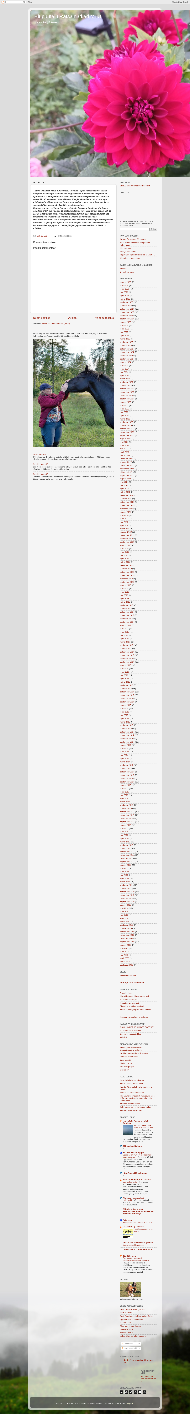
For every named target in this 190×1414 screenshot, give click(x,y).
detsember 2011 (127, 852)
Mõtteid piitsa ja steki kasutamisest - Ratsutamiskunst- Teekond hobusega (138, 1211)
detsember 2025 (127, 309)
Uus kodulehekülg (130, 1182)
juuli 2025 (124, 325)
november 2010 (127, 895)
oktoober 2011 (126, 858)
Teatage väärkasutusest (132, 982)
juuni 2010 (124, 912)
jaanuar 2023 (126, 425)
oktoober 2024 (126, 356)
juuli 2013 (124, 788)
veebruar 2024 (126, 382)
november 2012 (127, 815)
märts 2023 (125, 419)
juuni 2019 (124, 552)
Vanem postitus (104, 317)
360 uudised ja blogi (132, 1146)
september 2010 (127, 902)
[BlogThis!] (62, 236)
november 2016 (127, 655)
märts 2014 (125, 762)
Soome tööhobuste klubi (130, 1034)
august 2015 (125, 705)
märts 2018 (125, 602)
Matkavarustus (126, 1333)
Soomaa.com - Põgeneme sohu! (138, 1249)
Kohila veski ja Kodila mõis (131, 1084)
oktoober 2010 (126, 898)
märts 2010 (125, 922)
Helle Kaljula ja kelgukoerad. (132, 1080)
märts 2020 (125, 529)
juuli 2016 (124, 669)
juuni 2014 (124, 752)
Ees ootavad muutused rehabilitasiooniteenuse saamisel (136, 1259)
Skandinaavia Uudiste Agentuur (138, 1243)
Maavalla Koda (126, 1329)
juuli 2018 (124, 589)
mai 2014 (124, 755)
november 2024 (127, 352)
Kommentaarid (130, 1348)
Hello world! (128, 1200)
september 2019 (127, 542)
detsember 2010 (127, 892)
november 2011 (127, 855)
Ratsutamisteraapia (128, 1000)
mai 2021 (124, 485)
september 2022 (127, 435)
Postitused (128, 1344)
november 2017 (127, 615)
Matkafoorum (126, 1063)
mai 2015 (124, 715)
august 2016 (125, 665)
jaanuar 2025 (126, 345)
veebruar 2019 (126, 565)
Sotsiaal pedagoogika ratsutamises (135, 1010)
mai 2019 (124, 555)
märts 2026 (125, 299)
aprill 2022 (124, 452)
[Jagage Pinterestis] (70, 236)
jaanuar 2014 (126, 768)
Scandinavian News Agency (134, 1245)
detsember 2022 (127, 429)
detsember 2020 (127, 502)
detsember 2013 (127, 772)
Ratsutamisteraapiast (129, 1003)
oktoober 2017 (126, 619)
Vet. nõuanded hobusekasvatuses (148, 1378)
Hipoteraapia (125, 248)
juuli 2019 (124, 549)
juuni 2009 (124, 952)
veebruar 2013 (126, 805)
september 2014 (127, 742)
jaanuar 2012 (126, 848)
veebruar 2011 (126, 885)
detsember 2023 (127, 389)
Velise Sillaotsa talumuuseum (133, 1336)
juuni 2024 (124, 369)
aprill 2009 (124, 958)
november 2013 (127, 775)
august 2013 (125, 785)
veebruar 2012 (126, 845)
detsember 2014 (127, 732)
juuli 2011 (124, 868)
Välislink (123, 1037)
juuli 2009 (124, 948)
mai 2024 (124, 372)
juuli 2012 (124, 828)
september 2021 (127, 475)
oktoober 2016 (126, 659)
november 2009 (127, 935)
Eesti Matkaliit (126, 1313)
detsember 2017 (127, 612)
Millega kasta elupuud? (130, 251)
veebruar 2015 (126, 725)
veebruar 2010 (126, 925)
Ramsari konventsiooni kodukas (134, 1017)
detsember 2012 (127, 812)
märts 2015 (125, 722)
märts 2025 (125, 339)
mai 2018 (124, 595)
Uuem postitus (41, 317)
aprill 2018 (124, 599)
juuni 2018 (124, 592)
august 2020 (125, 512)
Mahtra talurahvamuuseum (132, 1092)
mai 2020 (124, 522)
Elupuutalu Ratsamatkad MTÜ (67, 16)
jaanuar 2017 (126, 649)
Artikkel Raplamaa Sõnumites (133, 239)
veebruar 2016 (126, 685)
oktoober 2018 (126, 579)
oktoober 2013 (126, 778)
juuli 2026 (124, 286)
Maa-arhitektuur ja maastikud (137, 1180)
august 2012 (125, 825)
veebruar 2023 (126, 422)
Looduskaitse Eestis (129, 1057)
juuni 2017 (124, 632)
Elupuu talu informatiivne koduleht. (135, 186)
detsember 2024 (127, 349)
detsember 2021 (127, 465)
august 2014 (125, 745)
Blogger (130, 1403)
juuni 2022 (124, 445)
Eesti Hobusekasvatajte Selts (132, 1309)
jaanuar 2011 (126, 888)
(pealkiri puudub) (40, 464)
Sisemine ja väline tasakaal (132, 1006)
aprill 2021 (124, 489)
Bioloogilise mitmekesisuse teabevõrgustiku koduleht (132, 1049)
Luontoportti (125, 1060)
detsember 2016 (127, 652)
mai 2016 (124, 675)
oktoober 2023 (126, 395)
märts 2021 (125, 492)
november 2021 (127, 469)
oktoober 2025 (126, 316)
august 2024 (125, 362)
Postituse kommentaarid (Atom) (56, 324)
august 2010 (125, 905)
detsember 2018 (127, 572)
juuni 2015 (124, 712)
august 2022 (125, 439)
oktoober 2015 (126, 698)
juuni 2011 (124, 872)
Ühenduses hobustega (130, 258)
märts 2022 (125, 455)
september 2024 (127, 359)
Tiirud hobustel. (40, 454)
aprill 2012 (124, 838)
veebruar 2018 (126, 605)
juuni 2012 (124, 832)
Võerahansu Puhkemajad (131, 1110)
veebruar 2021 (126, 495)
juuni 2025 (124, 329)
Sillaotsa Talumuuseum (130, 1104)
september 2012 (127, 822)
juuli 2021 (124, 482)
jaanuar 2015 (126, 729)
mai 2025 (124, 332)
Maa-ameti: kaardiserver (131, 1326)
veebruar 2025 (126, 342)
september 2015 (127, 702)
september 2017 (127, 622)
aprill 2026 (124, 296)
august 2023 (125, 402)
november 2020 (127, 505)
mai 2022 (124, 449)
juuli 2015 (124, 708)
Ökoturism (124, 1070)
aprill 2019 (124, 559)
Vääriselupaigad (127, 1067)
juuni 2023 (124, 409)
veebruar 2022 (126, 459)
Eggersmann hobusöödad (131, 1319)
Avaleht (72, 317)
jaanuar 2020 (126, 532)
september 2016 (127, 662)
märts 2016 (125, 682)
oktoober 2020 (126, 509)
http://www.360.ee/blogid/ (135, 1173)
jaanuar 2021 (126, 499)
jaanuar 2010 (126, 928)
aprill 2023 (124, 415)
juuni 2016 (124, 672)
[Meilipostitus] (55, 236)
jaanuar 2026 (126, 306)
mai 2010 (124, 915)
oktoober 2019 (126, 539)
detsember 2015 (127, 692)
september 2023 (127, 399)
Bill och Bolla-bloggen (133, 1153)
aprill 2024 (124, 375)
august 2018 (125, 585)
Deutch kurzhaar (127, 272)
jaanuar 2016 (126, 689)
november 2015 (127, 695)
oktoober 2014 (126, 739)
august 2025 (125, 322)
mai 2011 (124, 875)
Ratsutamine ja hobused (130, 1031)
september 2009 (127, 942)
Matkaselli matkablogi (133, 1198)
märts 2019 (125, 562)
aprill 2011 (124, 878)
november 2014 (127, 735)
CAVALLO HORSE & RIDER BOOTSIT (137, 1027)
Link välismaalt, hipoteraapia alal (134, 996)
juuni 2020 (124, 519)
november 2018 (127, 575)
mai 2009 (124, 955)
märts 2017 (125, 642)
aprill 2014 (124, 758)
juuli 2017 (124, 629)
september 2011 (127, 862)
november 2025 (127, 312)
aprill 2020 (124, 525)
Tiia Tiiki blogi (129, 1256)
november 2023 (127, 392)
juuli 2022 (124, 442)
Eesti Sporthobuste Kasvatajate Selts (136, 1316)
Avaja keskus (126, 993)
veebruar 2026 (126, 302)
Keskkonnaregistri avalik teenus (134, 1053)
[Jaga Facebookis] (67, 236)
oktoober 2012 (126, 818)
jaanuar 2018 (126, 609)
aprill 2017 (124, 639)
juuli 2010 (124, 908)
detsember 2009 (127, 932)
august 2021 (125, 479)
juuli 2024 (124, 366)
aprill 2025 (124, 335)
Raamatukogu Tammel (133, 1227)
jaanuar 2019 (126, 569)
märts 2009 (125, 962)
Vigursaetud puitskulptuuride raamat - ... (137, 255)
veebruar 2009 (126, 965)
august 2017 (125, 625)
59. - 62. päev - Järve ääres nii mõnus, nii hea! (143, 1126)
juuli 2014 (124, 748)
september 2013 (127, 782)
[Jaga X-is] (65, 236)
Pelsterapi (127, 1220)
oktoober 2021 (126, 472)
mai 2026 (124, 292)
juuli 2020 (124, 515)
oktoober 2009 (126, 938)
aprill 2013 (124, 798)
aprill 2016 (124, 679)
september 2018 (127, 582)
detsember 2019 (127, 535)
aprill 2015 (124, 719)
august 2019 (125, 545)
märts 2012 (125, 842)
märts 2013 (125, 802)
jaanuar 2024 (126, 385)
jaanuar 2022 (126, 462)
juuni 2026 (124, 289)
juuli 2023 (124, 405)
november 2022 (127, 432)
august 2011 (125, 865)
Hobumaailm (125, 1323)
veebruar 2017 (126, 645)
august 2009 (125, 945)
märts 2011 (125, 882)
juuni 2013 (124, 792)
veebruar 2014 (126, 765)
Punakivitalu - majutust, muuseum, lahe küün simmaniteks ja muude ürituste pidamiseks (137, 1098)
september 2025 (127, 319)
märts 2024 (125, 379)
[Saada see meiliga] (59, 236)
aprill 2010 (124, 918)
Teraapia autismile (128, 975)
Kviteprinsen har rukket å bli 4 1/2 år (138, 1222)
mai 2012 (124, 835)
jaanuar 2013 (126, 808)
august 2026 (125, 282)
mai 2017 (124, 635)
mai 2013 (124, 795)
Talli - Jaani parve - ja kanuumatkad (135, 1107)
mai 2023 (124, 412)
